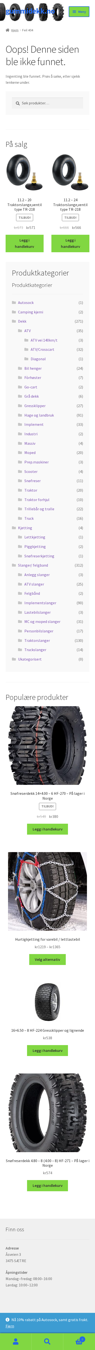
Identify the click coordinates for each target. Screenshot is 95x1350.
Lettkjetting (34, 537)
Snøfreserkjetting (39, 555)
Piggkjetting (35, 546)
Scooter (31, 471)
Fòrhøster (32, 377)
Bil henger (33, 368)
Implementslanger (40, 602)
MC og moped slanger (42, 621)
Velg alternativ (47, 959)
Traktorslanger (37, 640)
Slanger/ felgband (33, 565)
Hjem (15, 30)
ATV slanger (34, 584)
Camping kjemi (30, 312)
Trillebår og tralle (39, 508)
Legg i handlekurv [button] (24, 243)
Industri (31, 433)
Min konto (16, 1341)
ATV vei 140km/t (44, 340)
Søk (47, 1341)
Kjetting (25, 527)
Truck (29, 518)
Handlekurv (73, 1337)
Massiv (29, 443)
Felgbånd (32, 593)
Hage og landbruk (39, 415)
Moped (30, 452)
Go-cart (30, 387)
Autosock (26, 302)
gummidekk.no (30, 11)
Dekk (22, 321)
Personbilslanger (38, 631)
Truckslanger (35, 649)
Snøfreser (32, 480)
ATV (27, 330)
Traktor (30, 490)
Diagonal (38, 358)
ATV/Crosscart (42, 349)
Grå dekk (31, 396)
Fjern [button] (10, 1326)
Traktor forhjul (36, 499)
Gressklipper (35, 405)
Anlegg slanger (37, 574)
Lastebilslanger (37, 612)
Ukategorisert (30, 659)
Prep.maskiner (36, 462)
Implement (34, 424)
